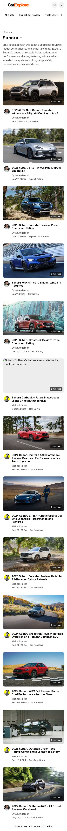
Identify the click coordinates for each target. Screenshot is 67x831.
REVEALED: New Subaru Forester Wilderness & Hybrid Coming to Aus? (35, 112)
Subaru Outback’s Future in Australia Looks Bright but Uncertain (35, 399)
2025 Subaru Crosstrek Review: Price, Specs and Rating (36, 342)
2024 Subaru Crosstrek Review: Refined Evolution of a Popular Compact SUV (37, 635)
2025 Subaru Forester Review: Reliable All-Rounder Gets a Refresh (37, 578)
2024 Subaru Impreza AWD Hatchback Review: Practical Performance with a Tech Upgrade (36, 458)
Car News (33, 121)
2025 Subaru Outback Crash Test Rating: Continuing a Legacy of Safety (36, 750)
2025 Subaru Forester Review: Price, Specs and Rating (35, 227)
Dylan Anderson (20, 117)
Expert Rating (36, 179)
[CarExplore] (18, 5)
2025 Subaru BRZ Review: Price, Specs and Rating (36, 169)
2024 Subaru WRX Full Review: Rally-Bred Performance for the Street (35, 693)
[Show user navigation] (61, 5)
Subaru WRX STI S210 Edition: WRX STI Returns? (36, 284)
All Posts (9, 15)
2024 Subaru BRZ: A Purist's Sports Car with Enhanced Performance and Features (37, 518)
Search (55, 5)
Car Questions (37, 760)
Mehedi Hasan (19, 405)
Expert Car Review (29, 15)
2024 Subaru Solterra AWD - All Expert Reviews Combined (36, 808)
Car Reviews (37, 469)
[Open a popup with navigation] (4, 5)
